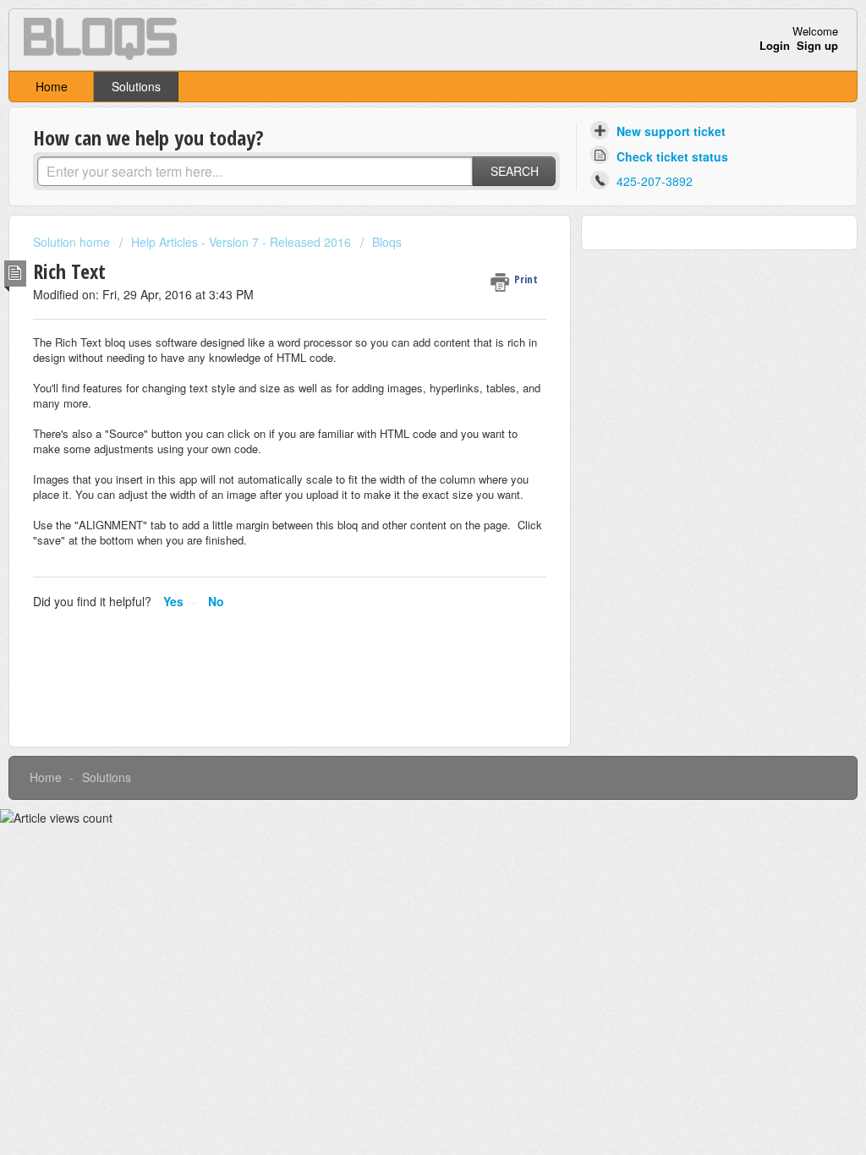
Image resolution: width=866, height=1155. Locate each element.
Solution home (73, 241)
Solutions (136, 86)
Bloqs (387, 241)
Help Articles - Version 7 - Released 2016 (241, 241)
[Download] (401, 359)
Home (52, 86)
